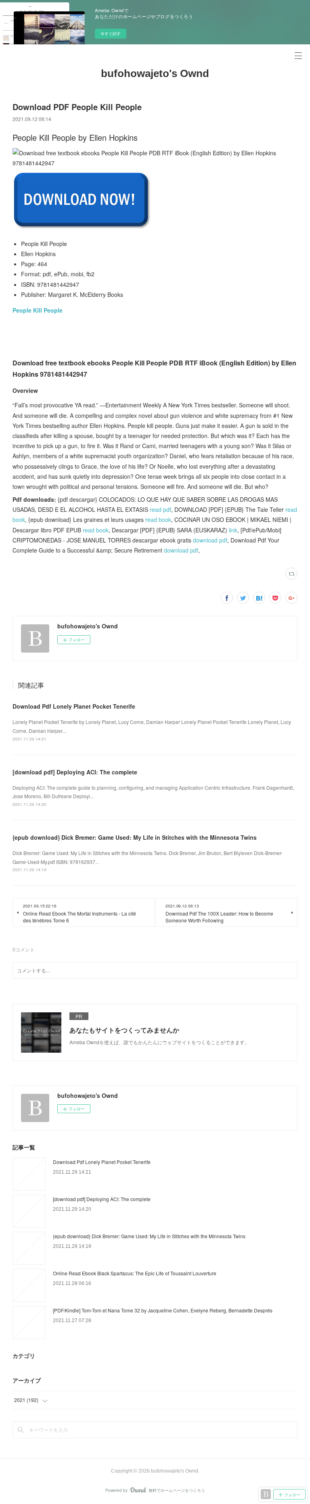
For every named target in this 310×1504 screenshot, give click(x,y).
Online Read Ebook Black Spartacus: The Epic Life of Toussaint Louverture (134, 1273)
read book (158, 519)
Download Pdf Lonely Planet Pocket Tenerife (74, 706)
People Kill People (38, 310)
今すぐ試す (111, 33)
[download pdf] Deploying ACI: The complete (75, 772)
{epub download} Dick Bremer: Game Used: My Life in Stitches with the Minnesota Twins (135, 837)
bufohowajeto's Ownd (155, 73)
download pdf (210, 540)
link (233, 530)
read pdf (160, 509)
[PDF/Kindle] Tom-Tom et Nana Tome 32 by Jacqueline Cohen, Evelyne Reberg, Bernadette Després (162, 1310)
